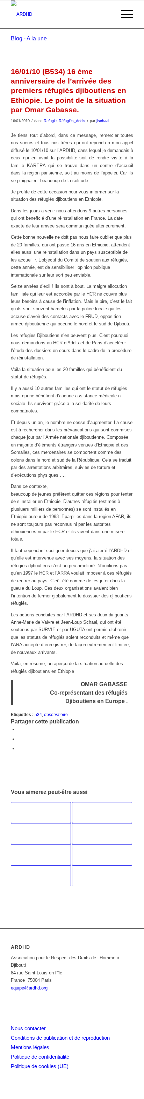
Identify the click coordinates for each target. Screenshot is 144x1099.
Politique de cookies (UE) (40, 1066)
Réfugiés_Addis (72, 121)
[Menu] (123, 14)
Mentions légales (30, 1047)
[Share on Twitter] (19, 748)
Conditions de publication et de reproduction (60, 1038)
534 (38, 714)
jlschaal (102, 121)
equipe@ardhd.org (29, 988)
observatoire (56, 714)
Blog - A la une (29, 38)
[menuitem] (123, 14)
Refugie (50, 121)
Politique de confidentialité (40, 1057)
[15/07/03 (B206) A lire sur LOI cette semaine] (41, 875)
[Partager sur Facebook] (19, 729)
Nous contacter (28, 1028)
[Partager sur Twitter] (19, 739)
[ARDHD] (60, 14)
